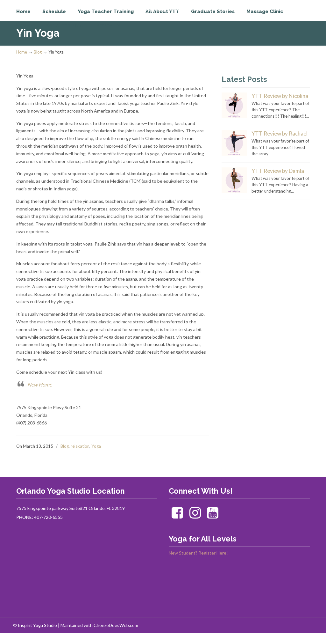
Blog (38, 52)
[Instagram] (195, 516)
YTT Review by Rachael (280, 133)
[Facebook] (177, 516)
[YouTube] (212, 516)
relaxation (80, 446)
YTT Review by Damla (278, 170)
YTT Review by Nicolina (280, 95)
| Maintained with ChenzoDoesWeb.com (98, 625)
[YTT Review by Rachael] (234, 154)
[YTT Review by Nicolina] (234, 116)
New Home (39, 384)
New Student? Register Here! (198, 553)
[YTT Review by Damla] (234, 191)
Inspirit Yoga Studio (42, 18)
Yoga (96, 446)
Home (21, 52)
